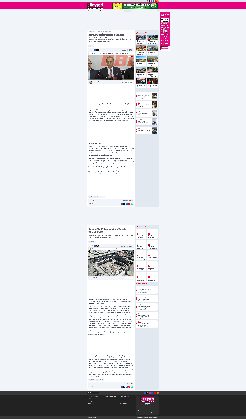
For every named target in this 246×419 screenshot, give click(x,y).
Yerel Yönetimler (96, 225)
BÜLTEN (95, 278)
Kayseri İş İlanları (123, 403)
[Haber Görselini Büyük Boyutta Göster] (111, 67)
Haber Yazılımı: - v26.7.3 (148, 417)
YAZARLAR (92, 392)
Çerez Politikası (151, 409)
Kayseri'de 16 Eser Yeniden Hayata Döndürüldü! (111, 225)
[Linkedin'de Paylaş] (127, 204)
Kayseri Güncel (90, 401)
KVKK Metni (150, 410)
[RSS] (158, 1)
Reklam (95, 1)
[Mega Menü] (88, 11)
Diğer (134, 11)
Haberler (90, 31)
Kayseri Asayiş (107, 400)
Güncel (95, 11)
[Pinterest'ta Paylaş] (129, 204)
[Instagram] (151, 1)
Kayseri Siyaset (90, 403)
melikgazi (93, 241)
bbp (92, 45)
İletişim (100, 1)
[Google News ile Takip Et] (129, 82)
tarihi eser (101, 379)
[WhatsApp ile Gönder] (132, 204)
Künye (90, 1)
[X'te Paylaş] (97, 50)
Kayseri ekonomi (107, 401)
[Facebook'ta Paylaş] (95, 50)
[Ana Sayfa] (91, 11)
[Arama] (158, 11)
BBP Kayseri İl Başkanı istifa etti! (104, 31)
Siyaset (108, 11)
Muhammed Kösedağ (98, 82)
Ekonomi (114, 11)
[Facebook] (147, 1)
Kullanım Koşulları (140, 412)
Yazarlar (119, 11)
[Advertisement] (81, 31)
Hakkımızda (139, 407)
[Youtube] (156, 1)
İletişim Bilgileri (150, 412)
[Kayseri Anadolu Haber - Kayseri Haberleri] (147, 399)
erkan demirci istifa (101, 196)
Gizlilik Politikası (151, 407)
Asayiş (99, 11)
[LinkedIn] (153, 1)
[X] (149, 1)
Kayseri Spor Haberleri (125, 400)
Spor (103, 11)
